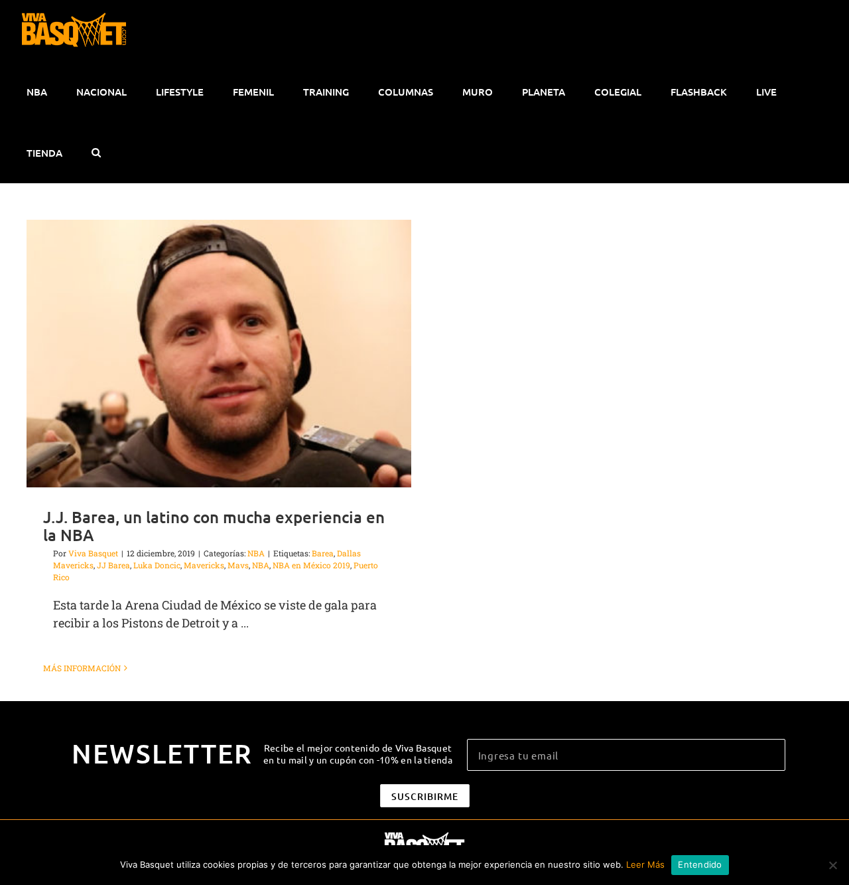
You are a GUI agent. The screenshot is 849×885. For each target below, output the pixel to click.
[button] (96, 152)
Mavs (238, 565)
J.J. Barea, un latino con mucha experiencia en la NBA (214, 526)
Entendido (700, 864)
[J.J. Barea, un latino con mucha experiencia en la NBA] (219, 353)
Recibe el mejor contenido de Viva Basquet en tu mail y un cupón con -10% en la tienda (357, 753)
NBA (256, 553)
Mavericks (204, 565)
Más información (82, 668)
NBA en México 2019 (311, 565)
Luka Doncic (156, 565)
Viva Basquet (93, 553)
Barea (323, 553)
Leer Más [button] (645, 864)
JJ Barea (113, 565)
